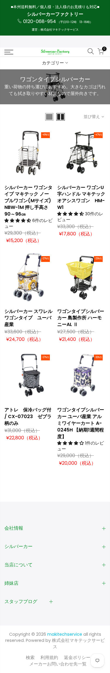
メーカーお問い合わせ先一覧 (58, 664)
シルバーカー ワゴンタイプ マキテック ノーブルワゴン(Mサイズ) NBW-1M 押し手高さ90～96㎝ (28, 200)
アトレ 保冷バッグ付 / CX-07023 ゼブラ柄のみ (28, 416)
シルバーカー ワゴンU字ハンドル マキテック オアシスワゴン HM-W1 (81, 197)
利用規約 (49, 657)
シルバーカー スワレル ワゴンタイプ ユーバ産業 (28, 318)
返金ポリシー (77, 657)
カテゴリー (53, 63)
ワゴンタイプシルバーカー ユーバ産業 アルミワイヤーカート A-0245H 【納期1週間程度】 (80, 423)
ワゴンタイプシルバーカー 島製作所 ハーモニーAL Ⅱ (80, 318)
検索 (30, 657)
